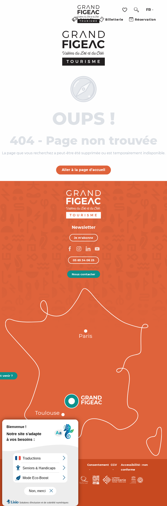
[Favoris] (125, 10)
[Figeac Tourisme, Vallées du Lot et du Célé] (88, 17)
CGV (114, 464)
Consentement (98, 464)
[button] (136, 10)
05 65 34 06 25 (83, 260)
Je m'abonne (83, 237)
